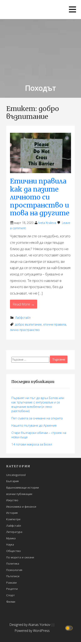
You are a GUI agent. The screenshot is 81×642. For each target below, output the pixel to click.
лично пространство (25, 330)
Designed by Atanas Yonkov (30, 624)
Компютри (13, 519)
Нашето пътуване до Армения (33, 425)
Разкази (11, 582)
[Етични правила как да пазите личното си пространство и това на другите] (40, 152)
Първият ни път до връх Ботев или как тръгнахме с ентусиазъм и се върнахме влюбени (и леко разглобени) (37, 404)
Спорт (10, 595)
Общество (13, 551)
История (12, 513)
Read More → (23, 304)
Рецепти (12, 589)
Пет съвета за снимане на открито (37, 418)
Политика (12, 563)
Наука (10, 544)
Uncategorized (16, 475)
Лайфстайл (23, 318)
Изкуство (12, 500)
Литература (14, 532)
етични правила (54, 324)
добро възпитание (28, 324)
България (12, 481)
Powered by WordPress (32, 630)
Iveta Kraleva (47, 223)
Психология (14, 570)
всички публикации (19, 494)
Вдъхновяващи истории (22, 487)
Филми (10, 601)
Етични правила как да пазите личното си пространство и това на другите (39, 197)
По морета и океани (20, 557)
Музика (11, 538)
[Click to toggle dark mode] (69, 627)
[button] (72, 9)
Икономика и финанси (21, 506)
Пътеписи (12, 576)
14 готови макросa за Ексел (31, 444)
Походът (40, 88)
